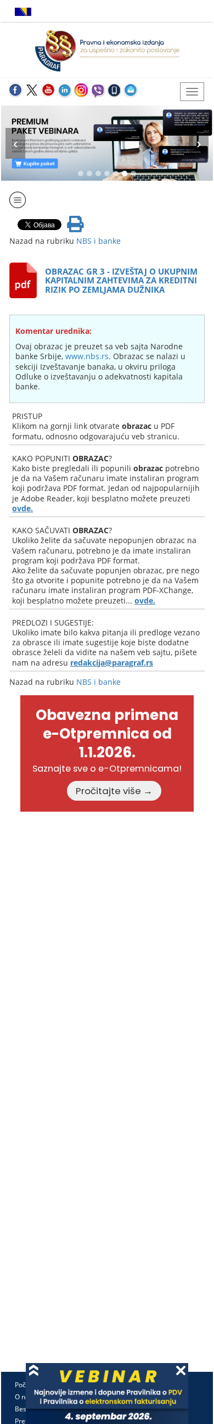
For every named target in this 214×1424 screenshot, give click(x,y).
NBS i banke (98, 241)
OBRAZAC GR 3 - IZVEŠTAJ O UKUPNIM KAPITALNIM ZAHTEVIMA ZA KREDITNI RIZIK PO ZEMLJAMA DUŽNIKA (121, 280)
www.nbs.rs (87, 356)
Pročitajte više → (114, 790)
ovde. (22, 508)
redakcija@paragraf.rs (111, 662)
